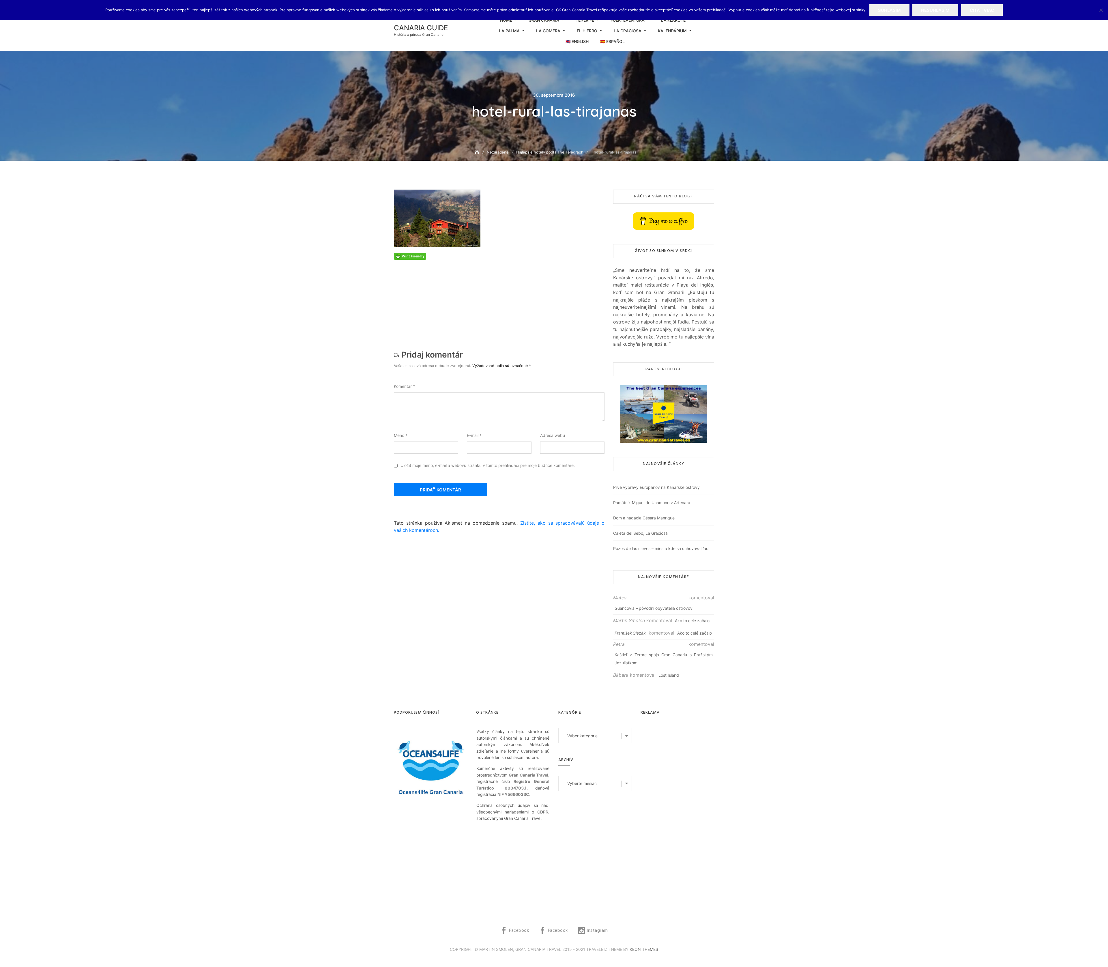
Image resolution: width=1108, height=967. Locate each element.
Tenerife (585, 20)
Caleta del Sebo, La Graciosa (640, 533)
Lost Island (668, 675)
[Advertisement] (500, 300)
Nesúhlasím (935, 10)
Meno (400, 435)
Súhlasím (889, 10)
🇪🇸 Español (612, 41)
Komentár (404, 386)
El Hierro (587, 30)
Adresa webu (552, 435)
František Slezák (630, 633)
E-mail (474, 435)
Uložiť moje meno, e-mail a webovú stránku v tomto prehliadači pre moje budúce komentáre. (487, 465)
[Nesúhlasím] (1101, 10)
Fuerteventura (628, 20)
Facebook (519, 930)
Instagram (597, 930)
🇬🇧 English (577, 41)
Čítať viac (982, 10)
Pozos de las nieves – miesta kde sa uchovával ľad (661, 548)
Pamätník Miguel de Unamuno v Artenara (651, 502)
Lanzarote (673, 20)
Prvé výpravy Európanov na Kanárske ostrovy (656, 487)
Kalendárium (672, 30)
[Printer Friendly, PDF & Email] (410, 255)
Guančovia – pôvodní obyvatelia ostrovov (653, 608)
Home (506, 20)
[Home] (477, 151)
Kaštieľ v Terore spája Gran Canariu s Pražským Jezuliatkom (664, 658)
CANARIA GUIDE (421, 28)
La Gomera (548, 30)
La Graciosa (627, 30)
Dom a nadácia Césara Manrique (644, 517)
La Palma (509, 30)
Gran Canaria (544, 20)
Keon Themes (644, 949)
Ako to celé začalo (692, 620)
